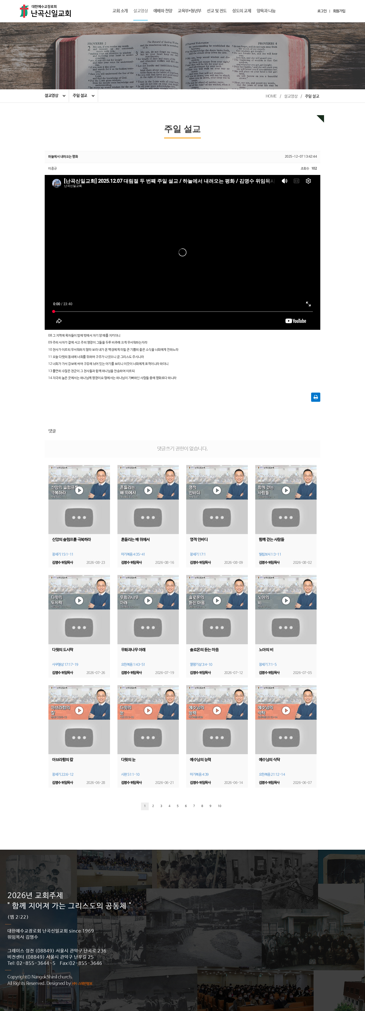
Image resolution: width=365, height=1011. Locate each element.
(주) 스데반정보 (82, 984)
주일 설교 (80, 95)
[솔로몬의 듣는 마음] (217, 609)
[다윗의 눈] (148, 719)
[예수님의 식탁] (286, 719)
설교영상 (140, 11)
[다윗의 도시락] (79, 609)
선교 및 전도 (217, 11)
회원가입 (339, 11)
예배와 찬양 (162, 11)
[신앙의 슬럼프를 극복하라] (79, 499)
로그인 (322, 11)
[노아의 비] (286, 609)
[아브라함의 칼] (79, 719)
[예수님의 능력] (217, 719)
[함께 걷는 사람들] (286, 499)
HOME (271, 96)
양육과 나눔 (266, 11)
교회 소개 (120, 11)
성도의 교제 (241, 11)
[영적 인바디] (217, 499)
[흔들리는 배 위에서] (148, 499)
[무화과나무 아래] (148, 609)
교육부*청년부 (189, 11)
